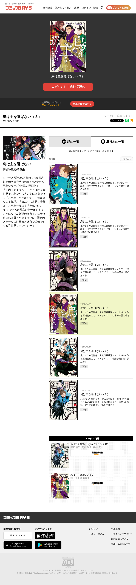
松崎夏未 (19, 169)
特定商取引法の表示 (120, 543)
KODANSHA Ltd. (25, 573)
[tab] (70, 141)
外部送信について (119, 538)
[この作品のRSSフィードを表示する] (131, 120)
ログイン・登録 (90, 7)
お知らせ (93, 529)
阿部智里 (8, 169)
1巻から (127, 159)
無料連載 (47, 7)
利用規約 (115, 529)
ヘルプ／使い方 (96, 534)
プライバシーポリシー (121, 534)
